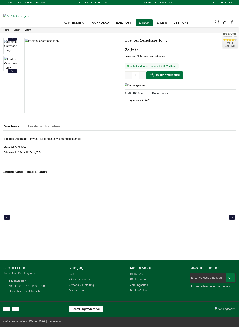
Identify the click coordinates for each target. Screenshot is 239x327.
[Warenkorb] (233, 22)
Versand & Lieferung (81, 285)
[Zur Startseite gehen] (19, 16)
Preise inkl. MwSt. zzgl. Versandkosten (145, 56)
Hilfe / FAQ (136, 273)
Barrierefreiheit (139, 290)
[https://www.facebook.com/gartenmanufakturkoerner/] (6, 309)
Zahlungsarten (139, 285)
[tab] (13, 126)
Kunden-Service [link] (141, 268)
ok (230, 277)
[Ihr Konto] (225, 22)
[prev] (7, 217)
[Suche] (217, 22)
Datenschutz (76, 290)
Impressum (55, 321)
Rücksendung (138, 279)
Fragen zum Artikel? (138, 100)
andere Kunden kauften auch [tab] (25, 172)
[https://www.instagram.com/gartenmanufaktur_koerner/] (15, 309)
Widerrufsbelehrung (81, 279)
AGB (72, 273)
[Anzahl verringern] (128, 75)
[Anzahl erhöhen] (142, 75)
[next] (232, 217)
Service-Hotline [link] (14, 268)
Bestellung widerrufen (86, 309)
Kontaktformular (31, 291)
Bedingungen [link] (78, 268)
